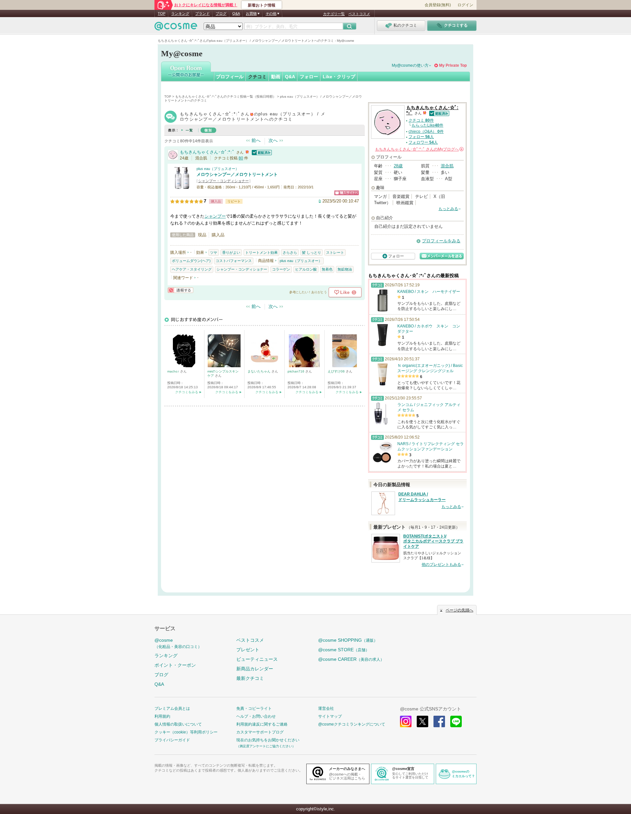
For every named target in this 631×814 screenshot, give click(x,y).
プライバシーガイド (172, 740)
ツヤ (213, 252)
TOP (161, 13)
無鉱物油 (345, 269)
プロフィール (230, 76)
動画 (275, 76)
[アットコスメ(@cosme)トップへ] (175, 27)
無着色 (327, 269)
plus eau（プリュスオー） (218, 169)
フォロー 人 (421, 136)
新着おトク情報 (261, 5)
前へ (256, 140)
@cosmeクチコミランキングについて (351, 724)
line (456, 721)
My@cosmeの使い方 (410, 65)
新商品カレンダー (254, 668)
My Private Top (453, 65)
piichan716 (296, 371)
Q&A (236, 13)
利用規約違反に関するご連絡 (262, 724)
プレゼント (247, 649)
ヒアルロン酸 (306, 269)
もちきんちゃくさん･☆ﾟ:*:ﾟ (207, 152)
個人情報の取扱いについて (178, 724)
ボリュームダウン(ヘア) (191, 261)
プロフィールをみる (441, 240)
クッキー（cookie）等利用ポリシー (186, 732)
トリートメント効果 (261, 252)
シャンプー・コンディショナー (223, 181)
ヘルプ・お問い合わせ (256, 716)
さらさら (290, 252)
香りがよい (231, 252)
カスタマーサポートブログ (260, 732)
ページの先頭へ (459, 610)
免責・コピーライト (254, 708)
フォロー (309, 76)
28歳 (398, 165)
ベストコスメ (359, 14)
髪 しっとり (311, 252)
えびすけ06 (337, 371)
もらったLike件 (427, 125)
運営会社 (326, 708)
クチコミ (257, 76)
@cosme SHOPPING (348, 640)
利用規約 (162, 716)
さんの (419, 149)
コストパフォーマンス (234, 261)
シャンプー (215, 216)
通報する (180, 290)
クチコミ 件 (421, 120)
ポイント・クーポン (175, 665)
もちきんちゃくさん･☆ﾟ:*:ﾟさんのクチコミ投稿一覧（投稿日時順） (225, 96)
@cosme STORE (343, 649)
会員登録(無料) (438, 5)
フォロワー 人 (423, 142)
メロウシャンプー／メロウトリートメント (237, 174)
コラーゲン (281, 269)
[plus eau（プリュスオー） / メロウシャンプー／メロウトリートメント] (181, 186)
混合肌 (447, 165)
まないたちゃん (259, 371)
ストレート (335, 252)
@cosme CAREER (351, 659)
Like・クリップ (339, 76)
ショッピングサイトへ (346, 192)
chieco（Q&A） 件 (426, 131)
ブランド (202, 13)
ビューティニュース (257, 659)
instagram (405, 721)
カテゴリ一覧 (334, 14)
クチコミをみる (186, 392)
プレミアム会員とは (172, 708)
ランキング (180, 13)
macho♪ (173, 371)
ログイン (465, 5)
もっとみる (448, 208)
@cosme (178, 643)
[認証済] (261, 152)
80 (241, 158)
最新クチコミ (250, 678)
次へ (273, 140)
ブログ (221, 13)
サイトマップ (330, 716)
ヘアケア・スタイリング (192, 269)
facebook (439, 721)
